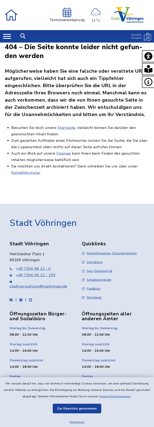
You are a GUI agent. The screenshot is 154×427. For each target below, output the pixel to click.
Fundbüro (93, 288)
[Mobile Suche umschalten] (23, 36)
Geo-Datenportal (100, 271)
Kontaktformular (25, 172)
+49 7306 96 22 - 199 (35, 275)
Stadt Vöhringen (43, 223)
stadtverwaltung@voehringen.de (38, 286)
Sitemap (63, 153)
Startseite (66, 127)
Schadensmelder (99, 280)
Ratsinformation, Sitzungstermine (112, 253)
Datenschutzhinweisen (115, 396)
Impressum (77, 422)
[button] (148, 56)
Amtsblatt (95, 262)
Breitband (94, 297)
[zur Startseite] (11, 15)
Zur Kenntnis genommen (77, 408)
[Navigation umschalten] (7, 36)
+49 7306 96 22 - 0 (33, 268)
